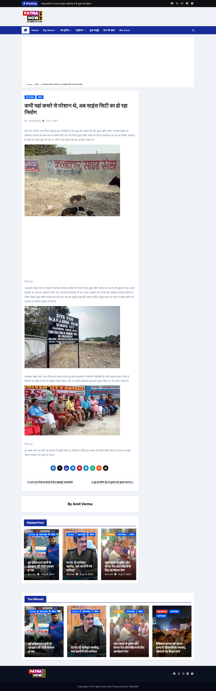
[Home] (25, 30)
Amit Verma (34, 120)
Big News (49, 30)
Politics (110, 534)
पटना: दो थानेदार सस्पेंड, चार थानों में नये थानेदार (79, 566)
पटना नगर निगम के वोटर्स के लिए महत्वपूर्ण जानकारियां (51, 482)
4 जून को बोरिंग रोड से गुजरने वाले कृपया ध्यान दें (111, 482)
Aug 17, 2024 (124, 574)
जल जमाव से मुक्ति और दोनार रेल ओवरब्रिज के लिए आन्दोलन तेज (118, 566)
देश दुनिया (65, 30)
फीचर (40, 97)
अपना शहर (30, 97)
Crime (32, 534)
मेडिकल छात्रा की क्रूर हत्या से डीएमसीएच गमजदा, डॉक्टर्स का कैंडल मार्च (171, 647)
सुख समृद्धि (94, 30)
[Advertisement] (108, 60)
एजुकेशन (80, 30)
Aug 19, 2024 (47, 574)
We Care (124, 30)
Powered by (119, 686)
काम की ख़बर (109, 30)
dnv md (32, 574)
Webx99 (133, 686)
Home (35, 30)
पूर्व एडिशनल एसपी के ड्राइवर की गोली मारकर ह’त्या (41, 566)
